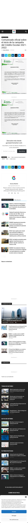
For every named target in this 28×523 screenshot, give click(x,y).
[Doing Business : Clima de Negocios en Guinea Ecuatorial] (5, 412)
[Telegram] (19, 55)
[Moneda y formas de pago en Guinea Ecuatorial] (5, 423)
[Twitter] (6, 55)
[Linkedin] (12, 55)
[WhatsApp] (9, 55)
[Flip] (22, 55)
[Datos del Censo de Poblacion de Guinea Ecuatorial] (5, 430)
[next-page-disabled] (5, 368)
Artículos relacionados (7, 200)
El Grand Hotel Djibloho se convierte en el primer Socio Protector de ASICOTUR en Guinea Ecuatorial (17, 351)
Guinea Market (6, 50)
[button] (26, 497)
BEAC (7, 158)
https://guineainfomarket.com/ (14, 185)
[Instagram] (12, 193)
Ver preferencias (14, 519)
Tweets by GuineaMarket (7, 376)
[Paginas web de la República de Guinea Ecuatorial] (5, 437)
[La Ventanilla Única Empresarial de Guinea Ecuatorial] (5, 405)
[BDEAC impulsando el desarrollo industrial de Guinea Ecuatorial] (5, 391)
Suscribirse (22, 151)
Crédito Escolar (13, 158)
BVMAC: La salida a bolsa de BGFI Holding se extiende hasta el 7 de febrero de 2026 (16, 335)
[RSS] (15, 193)
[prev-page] (2, 256)
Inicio (2, 35)
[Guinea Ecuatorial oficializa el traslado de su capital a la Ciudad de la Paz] (14, 315)
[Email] (16, 55)
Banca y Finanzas (8, 35)
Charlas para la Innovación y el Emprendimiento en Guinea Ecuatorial (17, 398)
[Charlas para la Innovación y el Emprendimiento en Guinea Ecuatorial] (5, 398)
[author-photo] (14, 181)
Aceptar (14, 511)
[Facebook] (2, 55)
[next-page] (5, 256)
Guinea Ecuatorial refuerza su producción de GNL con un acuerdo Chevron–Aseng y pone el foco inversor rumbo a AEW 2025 (17, 215)
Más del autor (17, 200)
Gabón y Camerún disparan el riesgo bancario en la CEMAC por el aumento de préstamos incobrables (17, 343)
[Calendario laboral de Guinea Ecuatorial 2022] (5, 444)
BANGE (3, 158)
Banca (9, 157)
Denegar (14, 515)
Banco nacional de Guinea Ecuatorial (18, 157)
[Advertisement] (14, 15)
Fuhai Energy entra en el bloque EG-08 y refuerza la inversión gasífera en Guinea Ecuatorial (17, 328)
